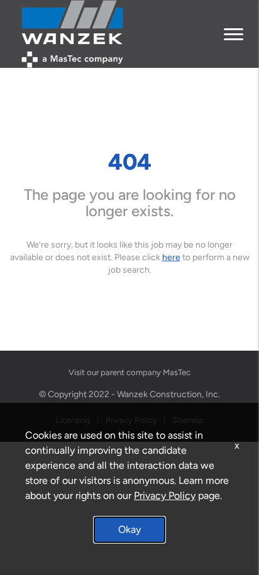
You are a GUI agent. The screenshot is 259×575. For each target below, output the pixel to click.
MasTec (176, 372)
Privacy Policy (165, 495)
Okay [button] (129, 529)
